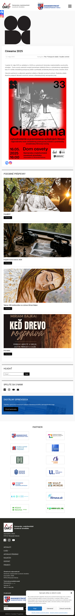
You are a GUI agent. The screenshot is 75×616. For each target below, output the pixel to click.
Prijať (34, 608)
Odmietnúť (50, 608)
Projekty (7, 565)
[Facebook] (6, 162)
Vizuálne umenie (64, 57)
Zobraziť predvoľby (65, 608)
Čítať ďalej (7, 217)
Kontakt (7, 561)
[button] (71, 593)
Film (45, 57)
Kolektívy (7, 558)
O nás (6, 551)
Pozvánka (7, 351)
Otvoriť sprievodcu (11, 409)
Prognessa (20, 614)
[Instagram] (10, 162)
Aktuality (7, 547)
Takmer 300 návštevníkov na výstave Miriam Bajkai (21, 305)
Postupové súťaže (53, 57)
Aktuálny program (11, 554)
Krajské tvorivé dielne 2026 (13, 260)
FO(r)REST (7, 214)
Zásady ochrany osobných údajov (40, 612)
